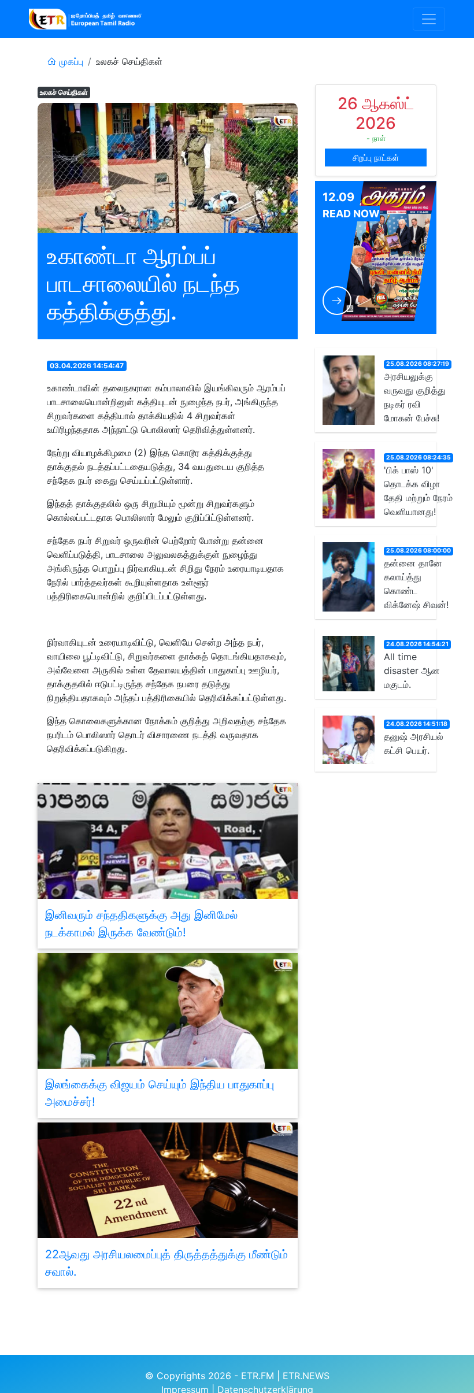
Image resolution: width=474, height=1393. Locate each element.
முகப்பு (69, 61)
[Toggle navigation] (429, 19)
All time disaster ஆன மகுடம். (412, 670)
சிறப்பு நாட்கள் (376, 157)
